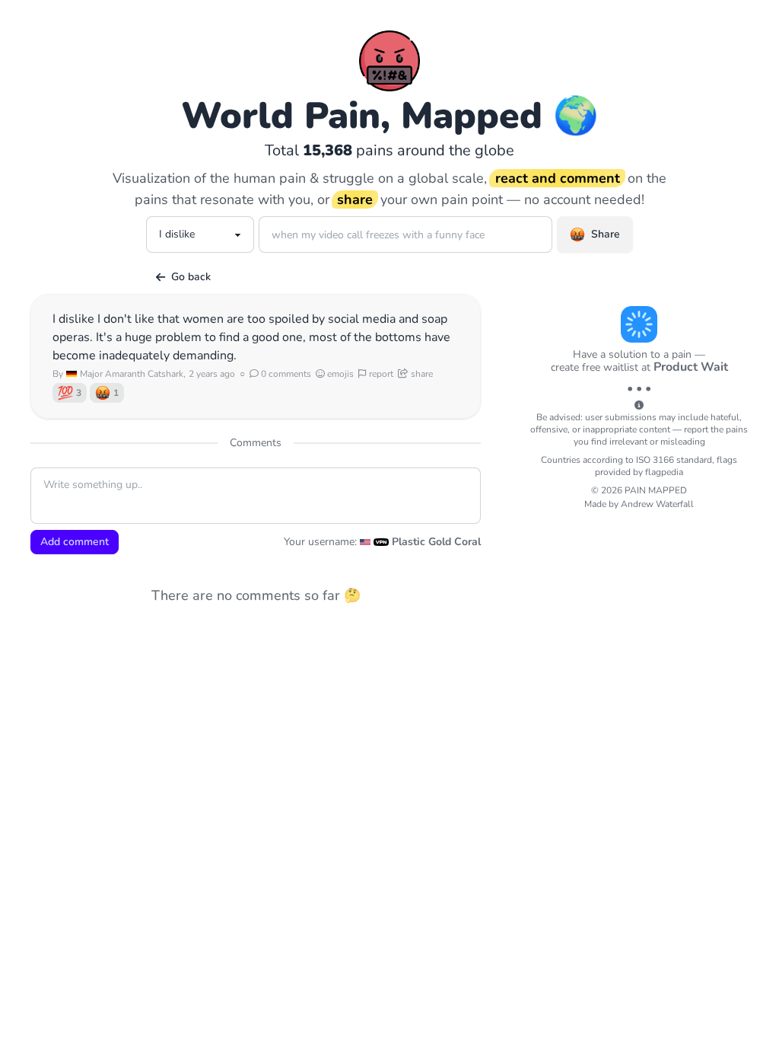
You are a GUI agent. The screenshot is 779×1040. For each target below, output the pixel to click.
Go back (191, 277)
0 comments (285, 374)
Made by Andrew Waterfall (639, 504)
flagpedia (664, 472)
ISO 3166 (655, 460)
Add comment (74, 541)
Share (605, 234)
